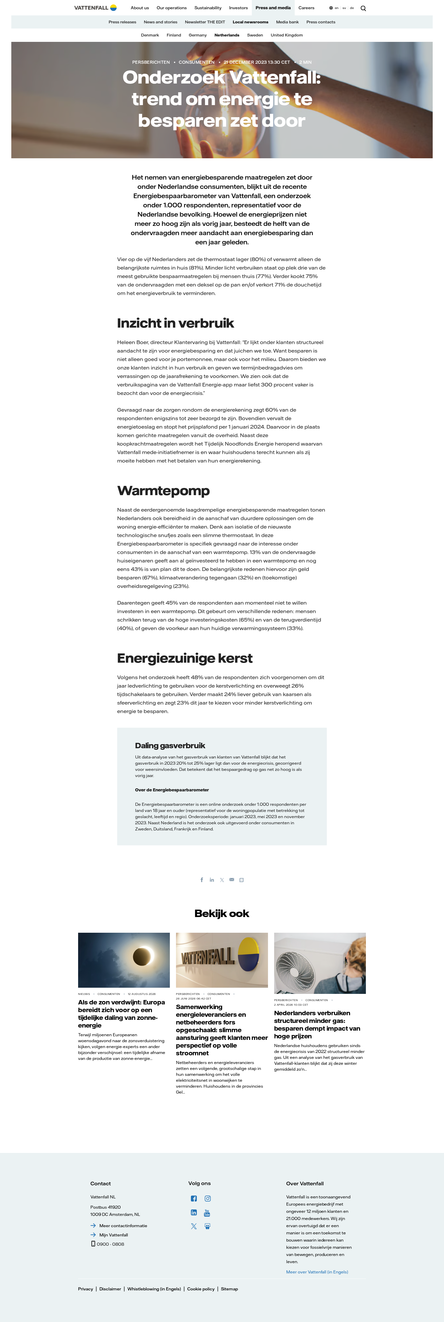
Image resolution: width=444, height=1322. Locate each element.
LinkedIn (194, 1212)
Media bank (287, 22)
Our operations (172, 7)
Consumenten (197, 62)
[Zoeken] (363, 7)
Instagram (208, 1198)
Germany (198, 35)
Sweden (255, 35)
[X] (222, 879)
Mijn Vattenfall (113, 1234)
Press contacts (321, 22)
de (352, 8)
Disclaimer (110, 1288)
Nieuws (84, 994)
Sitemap (229, 1288)
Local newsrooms (251, 22)
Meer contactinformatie (123, 1225)
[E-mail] (232, 879)
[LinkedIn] (212, 879)
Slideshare (208, 1226)
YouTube (208, 1212)
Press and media (273, 7)
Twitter (194, 1226)
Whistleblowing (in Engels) (154, 1288)
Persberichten (151, 62)
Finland (174, 35)
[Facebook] (202, 879)
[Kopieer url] (242, 879)
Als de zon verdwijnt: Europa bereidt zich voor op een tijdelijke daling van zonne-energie (121, 1013)
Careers (306, 7)
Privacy (85, 1288)
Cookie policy (201, 1288)
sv (344, 8)
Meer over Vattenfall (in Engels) (317, 1271)
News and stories (160, 22)
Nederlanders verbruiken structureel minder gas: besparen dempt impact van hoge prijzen (317, 1024)
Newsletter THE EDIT (205, 22)
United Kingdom (287, 35)
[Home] (95, 7)
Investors (238, 7)
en (337, 8)
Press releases (122, 22)
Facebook (194, 1198)
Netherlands (227, 35)
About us (140, 7)
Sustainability (208, 7)
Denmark (150, 35)
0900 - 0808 (110, 1244)
